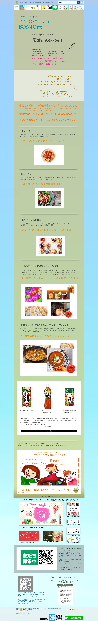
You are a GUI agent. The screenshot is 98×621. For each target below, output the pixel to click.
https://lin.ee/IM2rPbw (64, 561)
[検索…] (78, 2)
